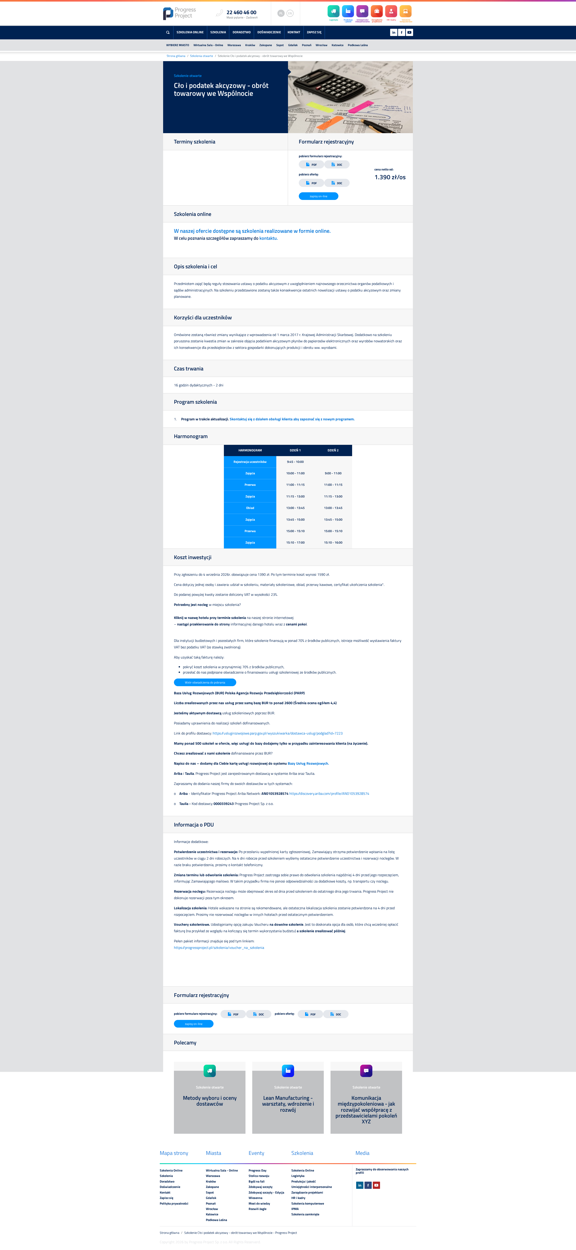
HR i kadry (298, 1197)
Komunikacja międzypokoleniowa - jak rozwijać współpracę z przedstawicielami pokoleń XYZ (366, 1110)
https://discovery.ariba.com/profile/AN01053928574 (329, 793)
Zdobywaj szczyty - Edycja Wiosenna (266, 1195)
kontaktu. (268, 238)
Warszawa (234, 45)
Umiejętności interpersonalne (311, 1186)
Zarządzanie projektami (307, 1192)
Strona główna (176, 56)
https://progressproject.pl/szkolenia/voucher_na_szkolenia (219, 947)
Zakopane (265, 45)
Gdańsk (293, 45)
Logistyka (297, 1175)
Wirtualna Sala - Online (208, 45)
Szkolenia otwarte (201, 56)
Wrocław (321, 45)
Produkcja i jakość (303, 1181)
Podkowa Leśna (358, 45)
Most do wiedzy (259, 1203)
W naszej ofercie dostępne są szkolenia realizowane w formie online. (252, 231)
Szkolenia (218, 32)
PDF (314, 164)
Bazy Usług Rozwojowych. (309, 763)
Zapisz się (314, 32)
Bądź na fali (257, 1181)
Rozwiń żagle (257, 1208)
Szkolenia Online (190, 32)
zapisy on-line (318, 196)
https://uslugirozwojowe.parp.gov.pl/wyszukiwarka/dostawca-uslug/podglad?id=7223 (278, 733)
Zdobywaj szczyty (260, 1186)
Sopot (280, 45)
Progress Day (257, 1170)
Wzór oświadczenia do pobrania (205, 682)
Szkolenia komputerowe (307, 1203)
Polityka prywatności (174, 1203)
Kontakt (294, 32)
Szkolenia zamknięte (305, 1214)
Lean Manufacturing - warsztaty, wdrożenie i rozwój (288, 1104)
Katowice (338, 45)
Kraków (250, 45)
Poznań (306, 45)
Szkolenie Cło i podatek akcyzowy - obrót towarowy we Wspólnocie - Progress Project (240, 1232)
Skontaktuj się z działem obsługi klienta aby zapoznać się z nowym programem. (292, 419)
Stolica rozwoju (259, 1175)
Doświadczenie (269, 32)
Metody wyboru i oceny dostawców (210, 1101)
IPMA (295, 1208)
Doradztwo (242, 32)
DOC (339, 164)
